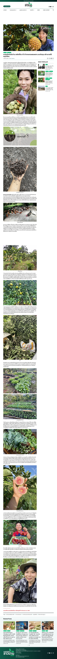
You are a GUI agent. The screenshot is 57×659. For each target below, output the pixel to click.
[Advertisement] (28, 17)
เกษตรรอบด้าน (12, 10)
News (38, 10)
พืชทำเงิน (50, 78)
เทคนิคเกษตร (9, 52)
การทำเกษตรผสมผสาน (18, 614)
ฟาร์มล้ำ (31, 10)
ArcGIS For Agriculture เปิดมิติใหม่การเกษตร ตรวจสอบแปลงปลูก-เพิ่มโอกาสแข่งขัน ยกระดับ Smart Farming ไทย (22, 635)
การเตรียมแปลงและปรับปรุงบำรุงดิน (27, 614)
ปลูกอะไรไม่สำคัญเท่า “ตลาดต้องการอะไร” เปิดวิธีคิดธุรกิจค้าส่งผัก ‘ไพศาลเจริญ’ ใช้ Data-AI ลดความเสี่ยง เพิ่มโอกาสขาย (9, 635)
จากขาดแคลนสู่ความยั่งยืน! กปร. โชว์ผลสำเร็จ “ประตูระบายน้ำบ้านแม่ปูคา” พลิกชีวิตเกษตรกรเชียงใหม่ (49, 89)
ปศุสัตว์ (47, 630)
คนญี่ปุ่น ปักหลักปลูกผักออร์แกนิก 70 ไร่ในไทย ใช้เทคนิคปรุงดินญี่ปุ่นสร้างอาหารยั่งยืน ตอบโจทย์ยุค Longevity (49, 74)
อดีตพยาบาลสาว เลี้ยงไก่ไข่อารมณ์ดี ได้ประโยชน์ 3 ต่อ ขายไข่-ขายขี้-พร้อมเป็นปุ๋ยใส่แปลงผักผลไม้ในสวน (47, 635)
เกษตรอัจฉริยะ (22, 630)
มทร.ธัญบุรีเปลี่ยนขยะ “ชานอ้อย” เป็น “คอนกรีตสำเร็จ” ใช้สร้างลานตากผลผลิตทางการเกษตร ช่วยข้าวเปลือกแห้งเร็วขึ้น (35, 635)
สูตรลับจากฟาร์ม (23, 10)
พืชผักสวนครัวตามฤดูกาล (41, 614)
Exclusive (5, 630)
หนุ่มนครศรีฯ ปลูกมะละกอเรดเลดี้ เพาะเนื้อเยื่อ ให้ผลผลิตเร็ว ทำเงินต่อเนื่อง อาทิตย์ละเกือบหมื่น (49, 82)
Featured (5, 52)
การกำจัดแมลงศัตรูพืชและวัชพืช (10, 614)
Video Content (46, 10)
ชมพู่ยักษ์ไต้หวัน (35, 614)
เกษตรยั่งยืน (51, 71)
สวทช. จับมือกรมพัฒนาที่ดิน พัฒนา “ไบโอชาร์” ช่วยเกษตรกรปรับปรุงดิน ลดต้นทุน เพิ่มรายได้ (49, 67)
